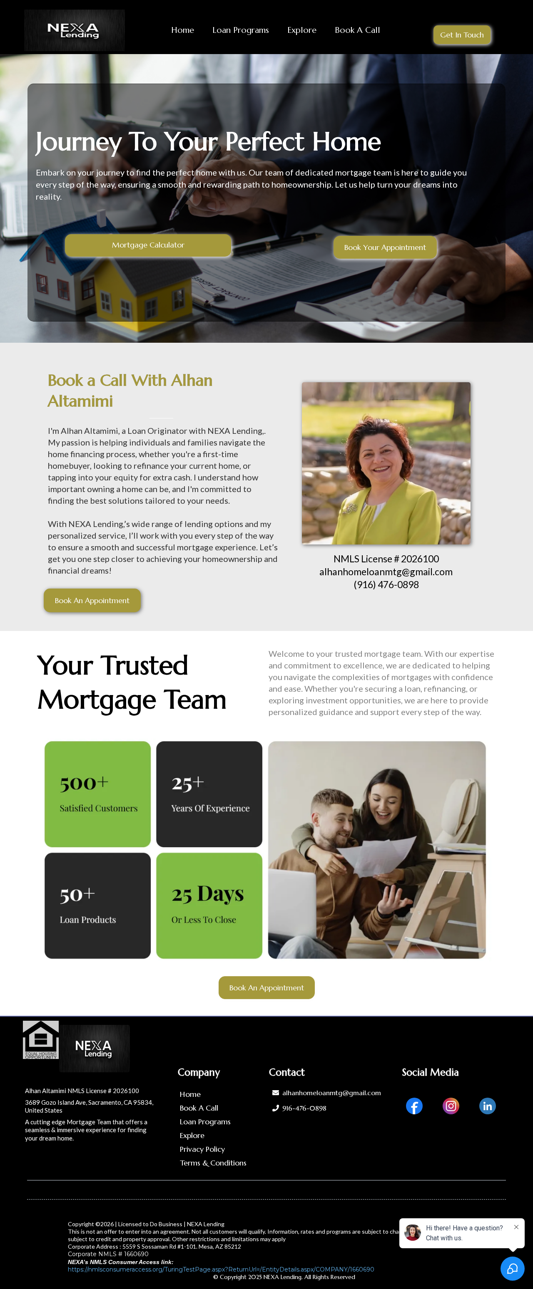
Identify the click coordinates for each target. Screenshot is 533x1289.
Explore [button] (301, 30)
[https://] (74, 30)
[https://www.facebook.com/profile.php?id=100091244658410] (414, 1104)
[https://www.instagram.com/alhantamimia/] (451, 1104)
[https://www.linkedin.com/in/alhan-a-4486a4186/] (487, 1104)
